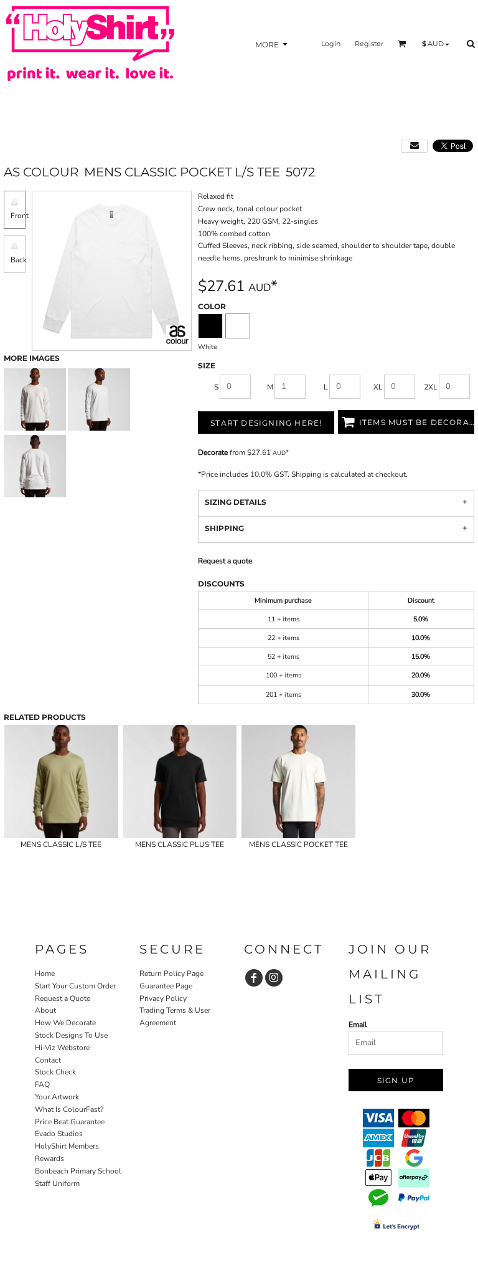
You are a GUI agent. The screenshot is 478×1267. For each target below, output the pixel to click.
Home (45, 973)
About (45, 1010)
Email (358, 1025)
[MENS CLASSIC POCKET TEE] (298, 781)
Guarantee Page (165, 986)
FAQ (42, 1084)
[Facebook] (254, 978)
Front (20, 216)
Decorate (213, 452)
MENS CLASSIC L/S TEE (61, 844)
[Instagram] (274, 978)
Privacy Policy (163, 998)
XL (378, 387)
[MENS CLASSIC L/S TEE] (61, 781)
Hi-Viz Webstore (62, 1048)
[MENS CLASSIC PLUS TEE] (180, 781)
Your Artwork (57, 1097)
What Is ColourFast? (69, 1109)
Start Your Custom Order (75, 986)
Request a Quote (62, 998)
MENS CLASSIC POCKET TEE (298, 844)
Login (330, 43)
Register (369, 43)
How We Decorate (65, 1023)
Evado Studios (59, 1134)
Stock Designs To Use (71, 1035)
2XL (431, 387)
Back (19, 260)
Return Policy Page (171, 973)
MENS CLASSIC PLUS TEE (179, 844)
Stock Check (55, 1072)
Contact (48, 1060)
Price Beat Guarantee (70, 1122)
